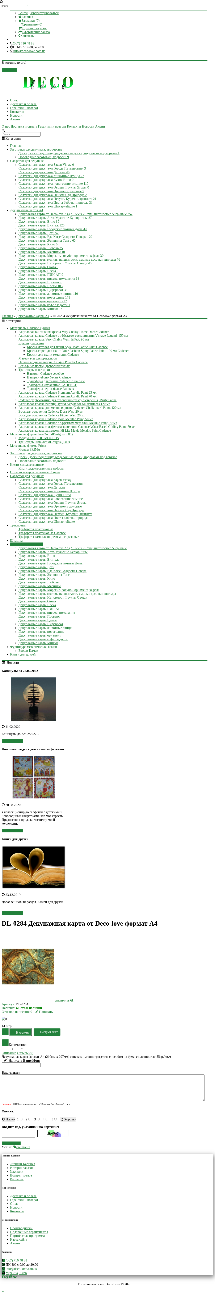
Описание (9, 1053)
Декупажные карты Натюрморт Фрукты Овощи (55, 263)
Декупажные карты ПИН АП (40, 274)
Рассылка (17, 1179)
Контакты (27, 36)
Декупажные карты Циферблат (42, 290)
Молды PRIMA (29, 449)
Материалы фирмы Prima (28, 445)
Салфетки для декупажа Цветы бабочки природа (55, 202)
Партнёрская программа (27, 1235)
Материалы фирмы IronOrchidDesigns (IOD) (41, 434)
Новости (16, 115)
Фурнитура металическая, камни (33, 647)
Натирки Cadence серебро (45, 373)
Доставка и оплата (23, 104)
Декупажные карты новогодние (44, 297)
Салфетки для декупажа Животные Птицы (51, 176)
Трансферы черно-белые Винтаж (50, 388)
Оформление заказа (36, 32)
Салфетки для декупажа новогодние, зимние (53, 183)
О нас (14, 100)
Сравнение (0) (32, 24)
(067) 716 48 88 (23, 43)
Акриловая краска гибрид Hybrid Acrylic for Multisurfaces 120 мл (64, 404)
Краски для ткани (31, 343)
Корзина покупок (34, 28)
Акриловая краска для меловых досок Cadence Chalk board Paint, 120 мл (69, 407)
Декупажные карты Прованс (40, 282)
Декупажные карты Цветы (40, 286)
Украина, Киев (16, 1273)
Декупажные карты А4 (26, 210)
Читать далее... (12, 741)
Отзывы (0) (25, 1053)
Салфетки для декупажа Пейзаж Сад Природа (52, 195)
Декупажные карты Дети (38, 233)
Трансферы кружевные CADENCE (52, 385)
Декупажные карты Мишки (40, 309)
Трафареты (18, 525)
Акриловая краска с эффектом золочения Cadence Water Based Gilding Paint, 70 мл (76, 426)
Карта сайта (18, 1239)
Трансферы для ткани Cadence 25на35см (56, 381)
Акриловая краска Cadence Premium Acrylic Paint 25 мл (57, 392)
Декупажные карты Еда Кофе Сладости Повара (55, 236)
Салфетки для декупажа (27, 161)
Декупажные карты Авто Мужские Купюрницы (55, 217)
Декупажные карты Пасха (38, 271)
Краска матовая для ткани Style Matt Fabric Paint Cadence (67, 347)
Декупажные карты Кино (38, 244)
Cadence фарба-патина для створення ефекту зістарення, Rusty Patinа (67, 400)
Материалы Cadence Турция (30, 328)
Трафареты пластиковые (35, 529)
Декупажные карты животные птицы (48, 293)
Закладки (16, 1171)
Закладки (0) (30, 20)
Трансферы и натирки (34, 370)
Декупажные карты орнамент (42, 301)
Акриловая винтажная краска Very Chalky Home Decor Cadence (63, 332)
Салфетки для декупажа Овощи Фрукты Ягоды (53, 187)
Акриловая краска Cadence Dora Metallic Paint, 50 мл (55, 419)
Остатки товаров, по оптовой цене (35, 472)
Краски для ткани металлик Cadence (53, 354)
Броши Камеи (28, 650)
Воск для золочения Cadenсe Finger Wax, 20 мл (51, 415)
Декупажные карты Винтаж (41, 225)
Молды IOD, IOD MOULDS (38, 438)
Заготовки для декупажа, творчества (36, 149)
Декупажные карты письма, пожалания (48, 278)
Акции (15, 119)
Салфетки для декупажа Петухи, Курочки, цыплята (57, 199)
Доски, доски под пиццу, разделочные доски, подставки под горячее (68, 153)
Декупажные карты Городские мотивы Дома (52, 229)
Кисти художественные (27, 464)
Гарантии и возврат (24, 108)
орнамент (23, 1147)
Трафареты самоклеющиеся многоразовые (48, 536)
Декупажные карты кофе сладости (44, 305)
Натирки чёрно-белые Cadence (49, 377)
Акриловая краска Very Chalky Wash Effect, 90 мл (53, 339)
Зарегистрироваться (44, 13)
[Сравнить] (5, 1042)
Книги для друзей (23, 654)
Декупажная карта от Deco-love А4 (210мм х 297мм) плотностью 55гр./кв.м (75, 214)
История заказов (22, 1168)
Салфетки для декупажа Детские (43, 172)
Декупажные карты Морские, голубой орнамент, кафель (61, 255)
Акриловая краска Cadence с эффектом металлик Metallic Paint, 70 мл (67, 423)
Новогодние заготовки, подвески (43, 157)
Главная (27, 17)
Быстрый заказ (49, 1032)
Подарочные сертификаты (29, 1232)
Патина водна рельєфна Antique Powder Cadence (53, 362)
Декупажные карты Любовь (40, 248)
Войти (23, 13)
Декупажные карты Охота (38, 267)
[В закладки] (5, 1031)
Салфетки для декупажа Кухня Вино (45, 180)
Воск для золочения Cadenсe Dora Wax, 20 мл (50, 411)
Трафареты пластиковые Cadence (42, 533)
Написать (46, 1012)
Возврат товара (21, 1175)
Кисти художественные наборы (41, 468)
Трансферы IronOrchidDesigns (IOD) (44, 442)
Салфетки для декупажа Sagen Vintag (46, 164)
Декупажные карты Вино (38, 221)
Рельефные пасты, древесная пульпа (44, 366)
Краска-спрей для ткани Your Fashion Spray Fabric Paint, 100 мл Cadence (78, 351)
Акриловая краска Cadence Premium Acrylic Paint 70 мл (57, 396)
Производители (21, 1228)
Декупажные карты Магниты (41, 252)
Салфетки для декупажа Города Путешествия (52, 168)
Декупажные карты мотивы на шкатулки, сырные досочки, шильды (69, 259)
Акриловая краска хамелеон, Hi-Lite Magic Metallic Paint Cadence (64, 430)
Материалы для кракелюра (37, 358)
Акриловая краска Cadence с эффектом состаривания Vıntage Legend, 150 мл (73, 335)
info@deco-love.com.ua (29, 51)
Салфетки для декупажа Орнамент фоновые (51, 191)
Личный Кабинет (22, 1164)
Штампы (16, 540)
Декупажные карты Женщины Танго (47, 240)
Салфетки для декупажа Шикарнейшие (47, 206)
